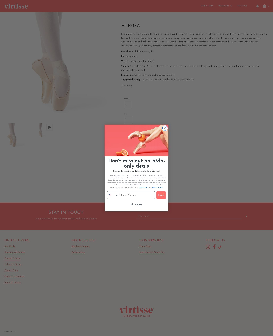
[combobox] (112, 195)
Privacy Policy (144, 187)
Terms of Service (157, 187)
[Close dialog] (164, 128)
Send (161, 195)
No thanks (136, 204)
